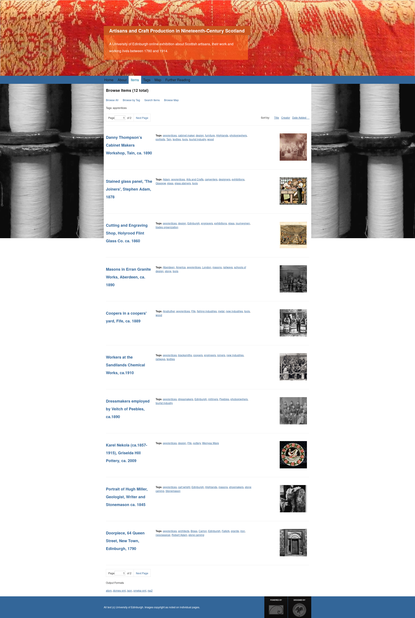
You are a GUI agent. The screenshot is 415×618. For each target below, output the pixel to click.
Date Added (299, 117)
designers (224, 179)
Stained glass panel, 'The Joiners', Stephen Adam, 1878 (129, 189)
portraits (160, 139)
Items (135, 79)
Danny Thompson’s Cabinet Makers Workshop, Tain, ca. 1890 (129, 145)
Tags (146, 79)
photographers (238, 135)
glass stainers (183, 183)
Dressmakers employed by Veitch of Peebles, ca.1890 (128, 408)
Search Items (152, 100)
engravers (207, 223)
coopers (198, 355)
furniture (210, 135)
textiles (177, 139)
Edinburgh (193, 223)
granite (235, 531)
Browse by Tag (131, 100)
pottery (197, 443)
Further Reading (177, 79)
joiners (221, 355)
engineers (210, 355)
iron (242, 531)
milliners (213, 399)
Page (111, 118)
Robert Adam (179, 535)
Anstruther (169, 311)
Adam (166, 179)
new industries (234, 311)
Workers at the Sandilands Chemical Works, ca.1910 (125, 364)
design (200, 135)
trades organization (167, 227)
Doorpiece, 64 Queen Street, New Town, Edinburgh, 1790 (125, 540)
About (122, 79)
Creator (285, 117)
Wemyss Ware (210, 443)
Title (276, 117)
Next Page (142, 118)
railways (228, 267)
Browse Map (171, 100)
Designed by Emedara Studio (299, 607)
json (129, 590)
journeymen (243, 223)
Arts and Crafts (195, 179)
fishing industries (207, 311)
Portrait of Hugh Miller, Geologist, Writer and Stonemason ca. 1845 (127, 496)
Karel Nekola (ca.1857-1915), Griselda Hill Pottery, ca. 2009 (126, 452)
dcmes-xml (119, 590)
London (206, 267)
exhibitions (238, 179)
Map (158, 79)
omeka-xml (139, 590)
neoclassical (163, 535)
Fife (193, 311)
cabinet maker (186, 135)
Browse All (112, 100)
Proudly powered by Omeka (276, 607)
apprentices (170, 135)
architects (183, 531)
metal (221, 311)
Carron (203, 531)
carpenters (211, 179)
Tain (168, 139)
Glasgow (161, 183)
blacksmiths (185, 355)
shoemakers (236, 487)
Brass (194, 531)
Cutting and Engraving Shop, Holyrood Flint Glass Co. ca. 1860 (127, 233)
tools (185, 139)
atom (109, 590)
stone (168, 271)
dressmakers (185, 399)
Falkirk (226, 531)
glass (170, 183)
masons (217, 267)
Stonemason (173, 491)
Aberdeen (169, 267)
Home (108, 79)
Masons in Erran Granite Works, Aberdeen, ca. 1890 (128, 277)
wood (210, 139)
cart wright (184, 487)
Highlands (222, 135)
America (181, 267)
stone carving (196, 535)
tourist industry (197, 139)
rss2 (150, 590)
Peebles (224, 399)
